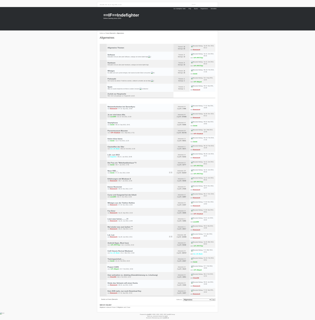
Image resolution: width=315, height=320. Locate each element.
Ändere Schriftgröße (214, 33)
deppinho (113, 156)
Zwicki (195, 73)
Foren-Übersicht (110, 33)
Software (111, 55)
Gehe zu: (179, 299)
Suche (196, 8)
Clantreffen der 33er (116, 147)
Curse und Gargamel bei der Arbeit (122, 195)
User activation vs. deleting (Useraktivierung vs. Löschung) (133, 275)
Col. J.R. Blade (115, 148)
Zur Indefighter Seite (179, 8)
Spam (110, 87)
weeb (166, 316)
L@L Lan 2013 (114, 155)
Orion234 (113, 277)
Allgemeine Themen (116, 48)
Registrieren (204, 8)
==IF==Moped (197, 81)
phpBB (149, 314)
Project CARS (113, 267)
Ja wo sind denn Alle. (117, 115)
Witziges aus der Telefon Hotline (121, 203)
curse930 (113, 116)
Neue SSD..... (113, 171)
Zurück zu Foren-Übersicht (109, 299)
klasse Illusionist (115, 187)
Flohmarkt (112, 79)
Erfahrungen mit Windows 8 (119, 179)
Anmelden (214, 8)
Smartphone (113, 123)
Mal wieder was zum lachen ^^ (120, 227)
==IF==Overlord (115, 132)
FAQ (189, 8)
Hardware (111, 63)
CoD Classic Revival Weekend (120, 251)
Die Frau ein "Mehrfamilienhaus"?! (122, 163)
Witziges (111, 71)
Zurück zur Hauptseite (117, 94)
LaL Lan (111, 235)
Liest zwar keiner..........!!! (118, 219)
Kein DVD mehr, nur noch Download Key (124, 291)
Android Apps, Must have (118, 243)
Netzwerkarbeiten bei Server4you (121, 107)
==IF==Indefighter (121, 15)
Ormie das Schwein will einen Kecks (123, 283)
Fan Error (111, 211)
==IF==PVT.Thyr (198, 57)
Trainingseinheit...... (116, 259)
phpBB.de (166, 318)
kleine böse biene (115, 139)
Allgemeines (120, 33)
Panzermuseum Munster (118, 131)
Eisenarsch (196, 49)
